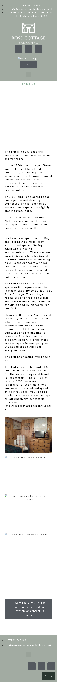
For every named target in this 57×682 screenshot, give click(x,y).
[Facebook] (18, 49)
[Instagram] (38, 49)
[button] (28, 74)
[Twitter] (28, 49)
